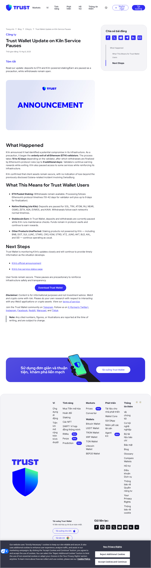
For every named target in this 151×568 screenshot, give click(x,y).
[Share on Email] (139, 37)
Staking (66, 417)
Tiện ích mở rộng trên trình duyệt (56, 432)
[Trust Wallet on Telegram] (125, 527)
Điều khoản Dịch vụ (128, 473)
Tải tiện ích (60, 538)
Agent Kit (112, 434)
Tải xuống (138, 7)
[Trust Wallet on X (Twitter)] (113, 527)
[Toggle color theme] (106, 7)
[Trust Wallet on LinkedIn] (131, 527)
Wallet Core (111, 416)
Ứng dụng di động (55, 413)
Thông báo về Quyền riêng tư (128, 486)
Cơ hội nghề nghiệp (127, 426)
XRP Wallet (91, 437)
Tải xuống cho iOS (63, 530)
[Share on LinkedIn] (133, 37)
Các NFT (67, 421)
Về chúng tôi (127, 415)
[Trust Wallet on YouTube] (136, 527)
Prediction (72, 443)
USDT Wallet (92, 428)
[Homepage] (17, 7)
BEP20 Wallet (93, 453)
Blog (126, 449)
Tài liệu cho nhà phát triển (112, 410)
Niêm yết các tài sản (112, 427)
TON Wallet (92, 441)
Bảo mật (128, 444)
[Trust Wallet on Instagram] (108, 527)
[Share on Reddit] (120, 37)
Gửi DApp (110, 420)
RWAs (69, 434)
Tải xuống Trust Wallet (113, 369)
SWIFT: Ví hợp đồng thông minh (71, 428)
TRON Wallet (92, 432)
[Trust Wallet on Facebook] (96, 527)
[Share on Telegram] (127, 37)
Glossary (128, 453)
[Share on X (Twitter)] (114, 37)
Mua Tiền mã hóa (72, 408)
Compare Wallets (129, 460)
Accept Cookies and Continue (112, 561)
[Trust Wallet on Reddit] (119, 527)
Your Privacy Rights (112, 546)
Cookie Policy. (83, 559)
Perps (69, 438)
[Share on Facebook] (108, 37)
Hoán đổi (67, 413)
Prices (93, 408)
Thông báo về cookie (127, 509)
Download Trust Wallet (50, 287)
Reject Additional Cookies (112, 554)
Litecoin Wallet (90, 447)
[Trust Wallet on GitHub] (102, 527)
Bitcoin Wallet (93, 423)
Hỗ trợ (127, 465)
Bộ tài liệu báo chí (128, 437)
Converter (91, 413)
